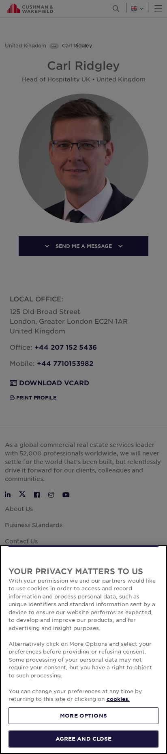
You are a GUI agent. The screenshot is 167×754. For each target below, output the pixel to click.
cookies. (118, 699)
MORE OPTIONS (83, 715)
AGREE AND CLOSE (84, 738)
